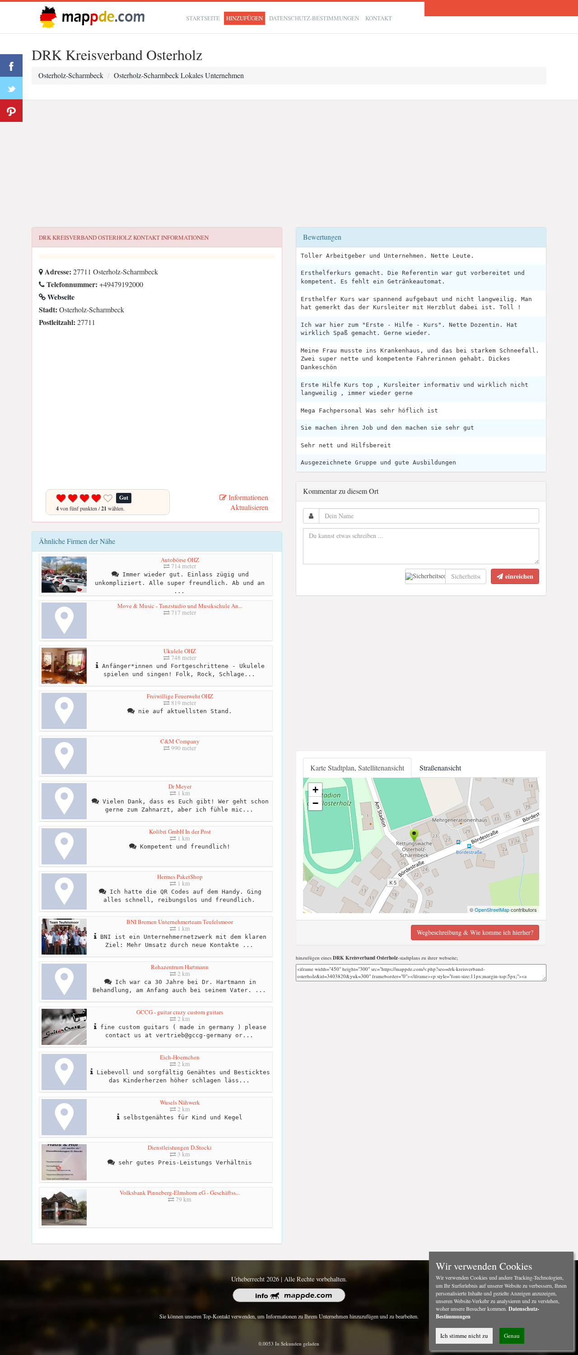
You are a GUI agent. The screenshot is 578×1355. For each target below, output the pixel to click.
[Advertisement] (289, 163)
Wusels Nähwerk (180, 1102)
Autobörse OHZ (180, 560)
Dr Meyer (179, 786)
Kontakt (378, 18)
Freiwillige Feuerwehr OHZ (180, 696)
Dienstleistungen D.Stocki (180, 1147)
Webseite (60, 297)
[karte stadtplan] (90, 16)
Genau (512, 1336)
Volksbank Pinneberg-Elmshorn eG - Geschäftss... (180, 1192)
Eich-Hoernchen (180, 1057)
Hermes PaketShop (180, 876)
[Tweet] (11, 88)
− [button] (315, 803)
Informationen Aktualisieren (247, 502)
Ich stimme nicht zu (464, 1336)
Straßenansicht (440, 767)
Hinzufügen (244, 18)
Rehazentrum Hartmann (180, 967)
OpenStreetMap (492, 909)
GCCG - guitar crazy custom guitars (179, 1012)
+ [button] (315, 789)
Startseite (203, 18)
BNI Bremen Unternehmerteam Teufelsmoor (179, 922)
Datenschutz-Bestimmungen (314, 18)
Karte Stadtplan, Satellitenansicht (357, 767)
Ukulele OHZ (179, 651)
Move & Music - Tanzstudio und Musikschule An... (179, 606)
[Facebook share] (11, 65)
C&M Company (180, 741)
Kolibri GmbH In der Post (180, 831)
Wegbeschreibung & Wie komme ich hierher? (475, 932)
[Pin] (11, 110)
